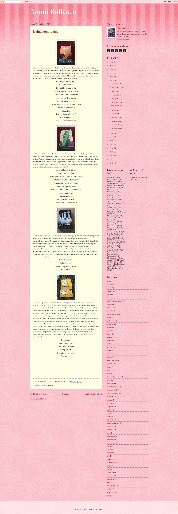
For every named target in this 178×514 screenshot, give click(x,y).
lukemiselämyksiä (47, 385)
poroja (109, 413)
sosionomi (110, 439)
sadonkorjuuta (112, 436)
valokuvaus (111, 479)
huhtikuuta (116, 117)
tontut (109, 466)
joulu (109, 317)
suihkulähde (111, 443)
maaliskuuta (116, 121)
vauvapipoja (111, 485)
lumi (108, 380)
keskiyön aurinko (113, 344)
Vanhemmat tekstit (93, 393)
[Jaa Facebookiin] (78, 382)
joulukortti (110, 321)
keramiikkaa (111, 340)
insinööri (110, 311)
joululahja (110, 324)
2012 (112, 163)
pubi (108, 416)
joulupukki (111, 327)
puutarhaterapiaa (112, 423)
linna (109, 367)
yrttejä (109, 495)
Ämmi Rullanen (53, 11)
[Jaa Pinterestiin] (80, 382)
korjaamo (110, 354)
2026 (112, 62)
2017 (112, 144)
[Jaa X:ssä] (75, 382)
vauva (109, 482)
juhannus (110, 331)
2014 (112, 155)
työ (108, 469)
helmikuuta (116, 125)
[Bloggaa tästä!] (73, 382)
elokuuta (115, 98)
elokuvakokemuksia (114, 301)
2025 (112, 66)
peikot (109, 410)
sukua (109, 446)
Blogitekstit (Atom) (40, 399)
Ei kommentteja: (61, 381)
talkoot (109, 449)
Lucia (109, 373)
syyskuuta (115, 95)
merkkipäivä (111, 396)
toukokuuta (116, 113)
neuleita (109, 403)
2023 (112, 73)
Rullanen (122, 28)
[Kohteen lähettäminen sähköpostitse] (71, 382)
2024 (112, 69)
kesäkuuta (115, 110)
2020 (112, 133)
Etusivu (65, 393)
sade (108, 433)
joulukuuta (116, 84)
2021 (112, 80)
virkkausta (110, 492)
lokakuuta (115, 91)
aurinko (109, 291)
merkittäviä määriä (113, 393)
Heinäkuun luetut (45, 31)
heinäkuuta (116, 102)
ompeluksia (111, 406)
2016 (112, 148)
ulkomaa (110, 472)
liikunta (109, 364)
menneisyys (111, 390)
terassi (109, 459)
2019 (112, 137)
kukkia (109, 357)
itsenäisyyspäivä (112, 314)
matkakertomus (112, 387)
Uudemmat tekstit (38, 393)
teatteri (109, 452)
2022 (112, 77)
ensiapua (110, 304)
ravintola (110, 429)
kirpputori (110, 347)
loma (109, 370)
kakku (109, 334)
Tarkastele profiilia (123, 39)
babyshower (111, 298)
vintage (109, 489)
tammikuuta (116, 128)
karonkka (110, 337)
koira (109, 350)
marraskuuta (116, 87)
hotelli (109, 307)
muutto (109, 400)
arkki (109, 281)
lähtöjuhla (110, 383)
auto (108, 294)
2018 (112, 140)
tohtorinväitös (112, 462)
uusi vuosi (110, 476)
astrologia (110, 284)
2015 (112, 152)
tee (108, 456)
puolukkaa (110, 419)
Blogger (100, 509)
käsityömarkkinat (113, 360)
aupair (109, 288)
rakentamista (111, 426)
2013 (112, 159)
